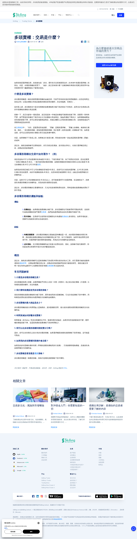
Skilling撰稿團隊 (22, 42)
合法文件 (73, 487)
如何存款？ (73, 480)
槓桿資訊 (73, 462)
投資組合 (65, 216)
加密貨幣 (101, 462)
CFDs (65, 368)
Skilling (15, 21)
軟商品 (101, 465)
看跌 (36, 353)
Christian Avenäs (96, 413)
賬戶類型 (73, 453)
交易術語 (19, 127)
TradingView (45, 483)
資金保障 (44, 460)
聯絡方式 (44, 457)
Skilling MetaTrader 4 (48, 485)
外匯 (100, 453)
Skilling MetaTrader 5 (48, 487)
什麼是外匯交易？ (75, 467)
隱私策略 (73, 485)
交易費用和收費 (75, 460)
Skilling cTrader (46, 480)
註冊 (120, 15)
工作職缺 (44, 455)
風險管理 (22, 263)
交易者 (43, 212)
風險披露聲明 (58, 519)
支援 (113, 9)
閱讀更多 (16, 427)
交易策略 (50, 266)
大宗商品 (101, 460)
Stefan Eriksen (19, 416)
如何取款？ (73, 483)
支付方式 (73, 478)
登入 (113, 15)
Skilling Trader (45, 478)
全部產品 (73, 455)
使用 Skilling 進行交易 (109, 65)
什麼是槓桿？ (74, 469)
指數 (100, 457)
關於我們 (44, 453)
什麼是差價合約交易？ (77, 465)
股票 (39, 164)
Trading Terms (27, 21)
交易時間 (73, 457)
